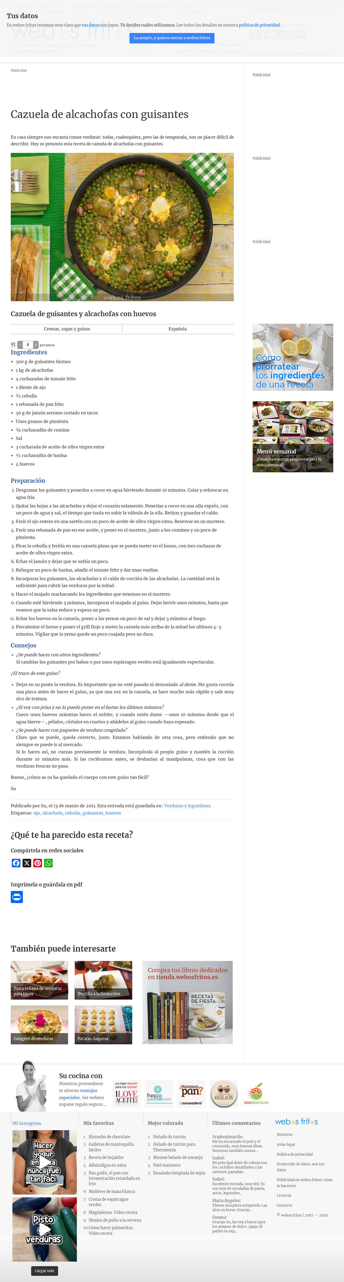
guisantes (93, 813)
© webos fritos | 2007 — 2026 (302, 1215)
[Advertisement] (108, 86)
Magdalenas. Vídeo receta (113, 1212)
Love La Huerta (256, 1094)
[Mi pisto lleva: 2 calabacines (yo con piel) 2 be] (44, 1229)
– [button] (20, 344)
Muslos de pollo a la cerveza (115, 1220)
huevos (113, 813)
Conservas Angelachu (224, 1094)
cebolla (72, 813)
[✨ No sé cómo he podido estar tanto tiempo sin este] (44, 1162)
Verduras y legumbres (187, 805)
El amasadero (191, 1094)
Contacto (284, 1205)
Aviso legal (286, 1144)
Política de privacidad (295, 1154)
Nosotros (284, 1134)
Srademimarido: (237, 1143)
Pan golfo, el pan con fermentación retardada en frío (114, 1178)
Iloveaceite (126, 1094)
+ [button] (35, 344)
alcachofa (52, 813)
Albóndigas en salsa (107, 1165)
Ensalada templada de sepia (179, 1173)
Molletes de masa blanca (112, 1191)
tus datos (90, 25)
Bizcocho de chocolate (109, 1136)
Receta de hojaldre (106, 1157)
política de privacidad (259, 25)
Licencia (284, 1195)
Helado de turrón (169, 1136)
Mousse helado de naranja (178, 1157)
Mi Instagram (26, 1123)
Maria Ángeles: (239, 1205)
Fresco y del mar (159, 1094)
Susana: (238, 1224)
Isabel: (239, 1165)
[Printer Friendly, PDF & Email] (17, 901)
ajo (37, 813)
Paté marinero (167, 1165)
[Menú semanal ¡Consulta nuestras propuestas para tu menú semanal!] (293, 470)
